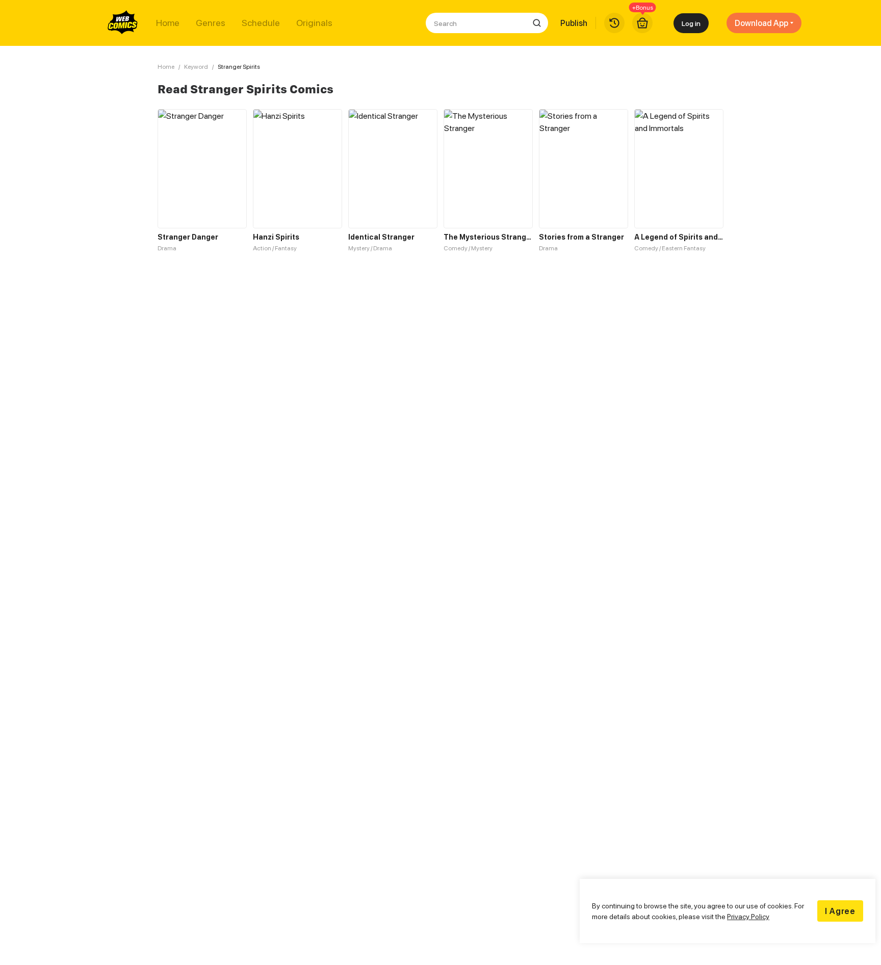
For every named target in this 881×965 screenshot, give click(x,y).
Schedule (261, 23)
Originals (314, 23)
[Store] (642, 23)
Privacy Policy (748, 916)
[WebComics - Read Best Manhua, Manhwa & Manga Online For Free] (123, 23)
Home (167, 23)
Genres (210, 23)
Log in (691, 23)
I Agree (840, 911)
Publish (573, 23)
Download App (761, 23)
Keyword (196, 66)
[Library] (614, 23)
